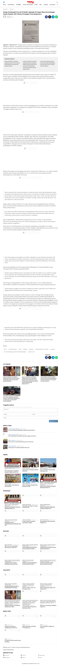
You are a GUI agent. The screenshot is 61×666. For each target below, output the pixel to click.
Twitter (24, 655)
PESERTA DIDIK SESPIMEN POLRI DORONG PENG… (29, 563)
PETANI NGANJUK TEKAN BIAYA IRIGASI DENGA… (46, 563)
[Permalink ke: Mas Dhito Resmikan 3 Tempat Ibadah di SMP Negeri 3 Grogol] (30, 499)
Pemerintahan (50, 483)
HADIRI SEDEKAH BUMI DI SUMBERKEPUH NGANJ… (12, 587)
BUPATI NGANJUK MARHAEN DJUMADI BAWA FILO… (47, 507)
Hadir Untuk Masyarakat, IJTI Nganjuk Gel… (47, 588)
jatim (20, 349)
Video (6, 624)
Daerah (13, 428)
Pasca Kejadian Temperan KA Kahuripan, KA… (47, 470)
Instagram (7, 657)
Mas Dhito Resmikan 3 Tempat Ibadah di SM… (30, 506)
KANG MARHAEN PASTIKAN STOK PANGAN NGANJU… (29, 548)
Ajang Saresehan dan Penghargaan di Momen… (11, 627)
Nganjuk (31, 349)
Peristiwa (14, 446)
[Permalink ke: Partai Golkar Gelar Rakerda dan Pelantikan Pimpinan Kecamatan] (13, 478)
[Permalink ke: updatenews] (4, 16)
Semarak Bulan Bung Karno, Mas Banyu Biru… (29, 607)
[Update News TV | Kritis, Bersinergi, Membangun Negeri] (30, 2)
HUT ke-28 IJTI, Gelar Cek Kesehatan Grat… (28, 588)
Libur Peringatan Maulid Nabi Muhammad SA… (29, 485)
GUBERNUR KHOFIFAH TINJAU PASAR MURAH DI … (48, 548)
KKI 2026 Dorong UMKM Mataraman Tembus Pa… (21, 441)
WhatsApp (42, 655)
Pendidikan (42, 484)
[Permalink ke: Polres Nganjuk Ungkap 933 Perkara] (48, 619)
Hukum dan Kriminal (14, 601)
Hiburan (17, 428)
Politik (17, 434)
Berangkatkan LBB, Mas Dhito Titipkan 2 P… (47, 522)
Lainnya (11, 602)
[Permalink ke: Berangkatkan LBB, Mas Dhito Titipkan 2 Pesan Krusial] (48, 514)
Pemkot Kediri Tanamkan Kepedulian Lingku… (28, 522)
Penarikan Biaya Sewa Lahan (41, 349)
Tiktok (23, 657)
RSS (41, 657)
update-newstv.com (8, 649)
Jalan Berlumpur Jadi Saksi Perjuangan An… (29, 627)
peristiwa (52, 349)
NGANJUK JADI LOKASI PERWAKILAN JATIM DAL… (11, 563)
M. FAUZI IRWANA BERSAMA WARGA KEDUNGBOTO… (22, 430)
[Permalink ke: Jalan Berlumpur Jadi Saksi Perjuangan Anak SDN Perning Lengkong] (30, 619)
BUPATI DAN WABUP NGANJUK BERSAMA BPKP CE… (48, 487)
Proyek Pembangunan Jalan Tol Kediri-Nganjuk (15, 351)
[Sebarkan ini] (46, 16)
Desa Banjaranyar (13, 349)
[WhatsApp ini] (56, 16)
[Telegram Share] (53, 16)
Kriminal (7, 602)
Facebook (7, 655)
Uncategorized (25, 605)
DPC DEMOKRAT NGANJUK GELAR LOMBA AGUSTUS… (22, 436)
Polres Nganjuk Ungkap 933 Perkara (47, 627)
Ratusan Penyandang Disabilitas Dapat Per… (48, 606)
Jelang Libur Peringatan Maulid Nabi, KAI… (19, 447)
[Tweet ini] (49, 16)
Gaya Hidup (14, 583)
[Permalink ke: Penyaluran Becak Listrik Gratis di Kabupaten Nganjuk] (13, 633)
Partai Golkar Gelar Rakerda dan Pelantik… (12, 485)
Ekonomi (13, 440)
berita (5, 349)
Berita (9, 428)
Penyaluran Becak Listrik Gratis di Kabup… (13, 641)
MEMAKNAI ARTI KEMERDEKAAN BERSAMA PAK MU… (13, 524)
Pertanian (47, 561)
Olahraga (33, 601)
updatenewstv (31, 351)
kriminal (25, 349)
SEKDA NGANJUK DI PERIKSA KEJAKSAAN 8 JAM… (12, 606)
